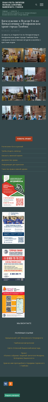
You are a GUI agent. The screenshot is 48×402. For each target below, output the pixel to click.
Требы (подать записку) (11, 151)
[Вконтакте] (6, 384)
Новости (16, 31)
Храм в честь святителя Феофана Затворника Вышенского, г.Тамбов (13, 5)
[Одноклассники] (11, 384)
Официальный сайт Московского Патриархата (24, 338)
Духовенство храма (10, 160)
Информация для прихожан (13, 164)
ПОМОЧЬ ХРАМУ (24, 139)
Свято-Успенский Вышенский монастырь (24, 348)
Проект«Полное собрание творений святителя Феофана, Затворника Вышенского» (24, 355)
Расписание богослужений (12, 146)
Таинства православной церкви (14, 169)
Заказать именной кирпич (12, 156)
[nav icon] (41, 5)
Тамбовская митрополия (24, 343)
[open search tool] (36, 5)
